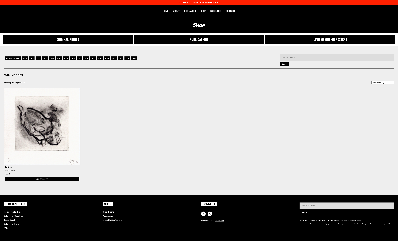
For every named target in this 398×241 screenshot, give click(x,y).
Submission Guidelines (13, 216)
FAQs (6, 228)
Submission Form (11, 224)
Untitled (8, 167)
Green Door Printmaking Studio (311, 220)
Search (284, 64)
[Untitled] (42, 126)
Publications (108, 216)
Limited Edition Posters (112, 220)
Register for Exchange (13, 212)
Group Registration (11, 220)
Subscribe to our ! (212, 221)
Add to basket (42, 179)
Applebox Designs (355, 220)
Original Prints (108, 212)
